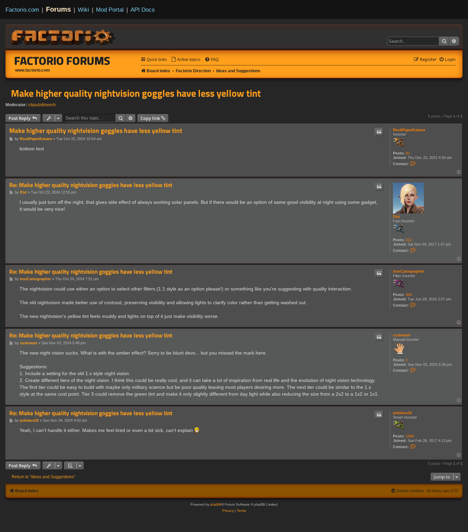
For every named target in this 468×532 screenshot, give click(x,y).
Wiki (83, 10)
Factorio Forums (62, 60)
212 (409, 240)
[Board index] (63, 36)
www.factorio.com (32, 70)
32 (408, 153)
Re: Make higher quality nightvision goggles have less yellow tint (90, 185)
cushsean (401, 335)
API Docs (143, 10)
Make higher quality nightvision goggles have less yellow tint (136, 93)
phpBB (215, 504)
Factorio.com (22, 10)
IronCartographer (408, 271)
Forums (58, 9)
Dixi (396, 216)
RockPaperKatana (409, 130)
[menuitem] (185, 59)
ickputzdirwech (42, 104)
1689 (410, 436)
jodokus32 (402, 413)
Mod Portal (110, 10)
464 (409, 295)
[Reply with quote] (378, 132)
